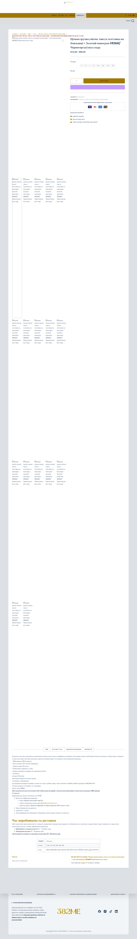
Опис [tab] (47, 749)
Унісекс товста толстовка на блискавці (93, 99)
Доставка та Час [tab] (57, 749)
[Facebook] (99, 911)
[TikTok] (110, 911)
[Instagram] (105, 911)
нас (66, 15)
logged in (84, 863)
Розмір (73, 61)
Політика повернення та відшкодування (83, 894)
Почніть (54, 15)
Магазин (61, 15)
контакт (72, 15)
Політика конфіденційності (46, 894)
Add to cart (104, 81)
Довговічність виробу (118, 894)
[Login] (125, 15)
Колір (72, 71)
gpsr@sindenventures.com (47, 803)
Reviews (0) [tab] (88, 749)
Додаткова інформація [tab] (73, 749)
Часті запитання (17, 894)
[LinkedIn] (116, 911)
